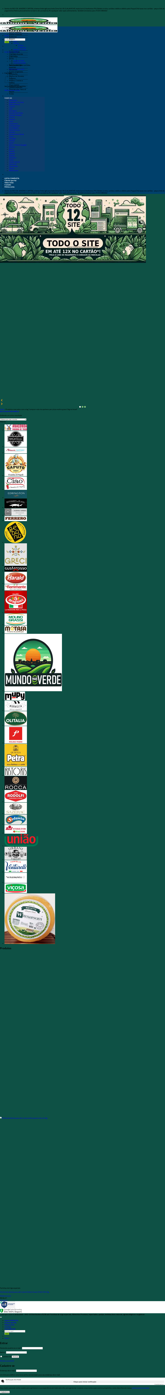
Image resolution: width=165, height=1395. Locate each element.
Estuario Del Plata (16, 113)
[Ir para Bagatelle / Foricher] (15, 446)
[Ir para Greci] (15, 565)
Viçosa (11, 168)
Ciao (11, 109)
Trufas (11, 94)
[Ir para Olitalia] (15, 725)
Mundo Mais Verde (16, 134)
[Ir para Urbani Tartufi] (15, 859)
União (11, 160)
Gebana (12, 119)
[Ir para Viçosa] (15, 892)
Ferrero (12, 117)
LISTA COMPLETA (11, 178)
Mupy (11, 136)
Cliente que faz (10, 180)
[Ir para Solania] (15, 824)
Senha (3, 1352)
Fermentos (13, 69)
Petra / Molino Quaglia (18, 145)
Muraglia (12, 138)
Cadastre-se (5, 1392)
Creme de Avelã (19, 63)
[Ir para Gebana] (15, 542)
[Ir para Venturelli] (15, 872)
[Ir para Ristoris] (15, 775)
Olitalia (12, 141)
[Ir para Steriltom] (15, 833)
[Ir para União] (21, 846)
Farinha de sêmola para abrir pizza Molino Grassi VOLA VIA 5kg (24, 1292)
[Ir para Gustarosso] (15, 571)
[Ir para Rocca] (15, 789)
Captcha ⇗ (159, 1384)
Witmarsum (13, 170)
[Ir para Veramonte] (15, 882)
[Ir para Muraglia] (15, 710)
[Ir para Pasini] (15, 743)
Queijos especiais (15, 87)
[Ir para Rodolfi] (15, 801)
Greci (11, 121)
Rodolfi (12, 151)
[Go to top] (1, 1317)
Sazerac (12, 153)
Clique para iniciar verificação (85, 1382)
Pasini (11, 143)
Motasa (12, 132)
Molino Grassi (14, 130)
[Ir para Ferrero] (15, 520)
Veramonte (13, 166)
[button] (6, 35)
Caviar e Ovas (14, 52)
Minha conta (9, 187)
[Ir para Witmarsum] (29, 943)
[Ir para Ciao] (15, 489)
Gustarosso (13, 123)
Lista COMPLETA (11, 1320)
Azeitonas (13, 37)
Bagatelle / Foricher (16, 102)
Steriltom (12, 158)
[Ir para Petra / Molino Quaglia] (15, 766)
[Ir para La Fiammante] (15, 590)
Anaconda (13, 100)
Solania (12, 155)
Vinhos (16, 43)
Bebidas (12, 39)
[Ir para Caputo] (15, 475)
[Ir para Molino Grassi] (15, 624)
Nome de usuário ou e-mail (11, 1348)
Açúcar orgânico (15, 32)
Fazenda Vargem (15, 115)
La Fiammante (14, 126)
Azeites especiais (15, 34)
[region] (82, 302)
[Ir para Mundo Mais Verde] (33, 690)
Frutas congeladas (16, 72)
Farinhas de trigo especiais (15, 66)
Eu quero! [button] (4, 1300)
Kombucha (13, 74)
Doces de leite (18, 61)
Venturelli (13, 164)
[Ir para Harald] (15, 583)
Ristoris (12, 147)
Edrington (13, 111)
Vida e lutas (9, 182)
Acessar (15, 1357)
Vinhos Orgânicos (22, 46)
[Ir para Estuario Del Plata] (15, 507)
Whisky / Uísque (19, 49)
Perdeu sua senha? (7, 1361)
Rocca (11, 149)
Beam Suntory (14, 104)
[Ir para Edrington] (15, 497)
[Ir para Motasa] (15, 633)
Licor (15, 41)
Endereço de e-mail (8, 1370)
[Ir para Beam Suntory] (15, 453)
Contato (7, 185)
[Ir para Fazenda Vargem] (15, 515)
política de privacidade (140, 1388)
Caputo (12, 106)
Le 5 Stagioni (14, 128)
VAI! (6, 42)
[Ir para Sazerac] (15, 813)
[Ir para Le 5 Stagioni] (15, 612)
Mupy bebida (14, 85)
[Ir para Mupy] (14, 700)
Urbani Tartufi (14, 162)
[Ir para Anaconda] (15, 430)
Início (2, 409)
